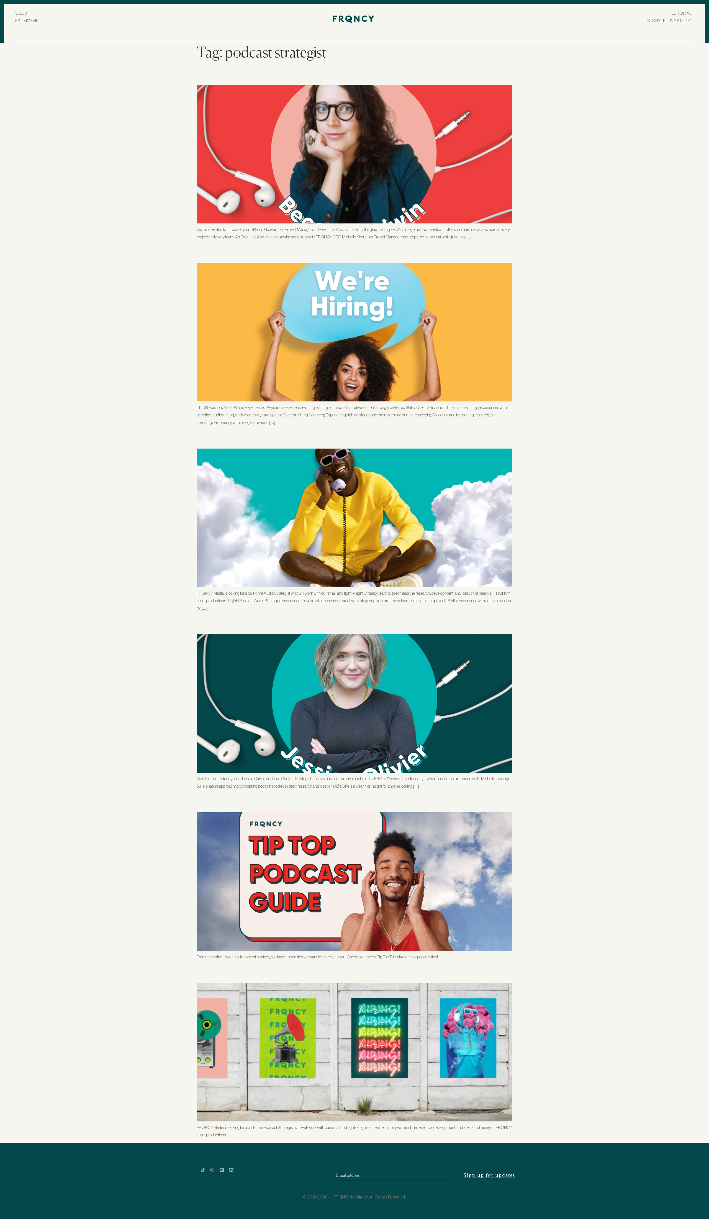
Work (339, 38)
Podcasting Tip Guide (210, 803)
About (362, 38)
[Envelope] (231, 1170)
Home (316, 38)
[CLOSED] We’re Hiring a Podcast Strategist (223, 973)
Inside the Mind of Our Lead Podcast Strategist (225, 625)
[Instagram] (212, 1170)
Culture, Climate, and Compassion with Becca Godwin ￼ (231, 75)
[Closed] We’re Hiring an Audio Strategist (221, 439)
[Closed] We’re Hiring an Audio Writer (219, 253)
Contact (389, 38)
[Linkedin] (222, 1170)
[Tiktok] (203, 1170)
